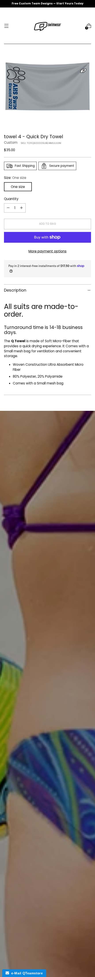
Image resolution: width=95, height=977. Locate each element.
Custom (10, 142)
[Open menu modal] (6, 25)
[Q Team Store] (47, 25)
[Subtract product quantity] (8, 208)
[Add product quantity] (21, 208)
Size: (15, 177)
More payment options (47, 251)
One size (18, 186)
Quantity (11, 199)
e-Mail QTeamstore (26, 973)
